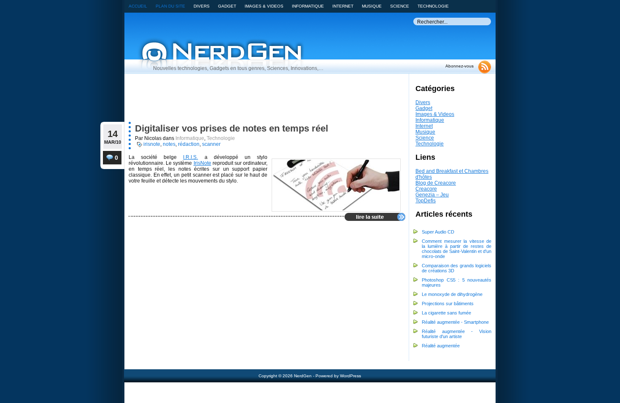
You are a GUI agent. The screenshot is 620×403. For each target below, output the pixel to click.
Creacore (426, 189)
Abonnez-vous (459, 66)
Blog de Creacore (435, 183)
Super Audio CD (438, 231)
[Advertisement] (251, 100)
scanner (211, 144)
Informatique (429, 120)
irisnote (151, 144)
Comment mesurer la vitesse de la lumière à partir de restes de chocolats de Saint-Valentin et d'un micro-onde (456, 249)
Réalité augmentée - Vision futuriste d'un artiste (456, 334)
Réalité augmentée (441, 345)
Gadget (423, 108)
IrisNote (202, 163)
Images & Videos (434, 114)
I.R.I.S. (190, 157)
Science (424, 138)
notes (169, 144)
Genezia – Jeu (432, 195)
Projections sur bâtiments (448, 303)
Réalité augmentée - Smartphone (455, 322)
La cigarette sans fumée (446, 312)
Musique (425, 132)
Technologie (429, 144)
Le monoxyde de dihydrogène (452, 294)
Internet (424, 126)
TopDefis (425, 201)
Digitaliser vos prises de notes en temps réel (231, 128)
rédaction (188, 144)
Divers (422, 102)
